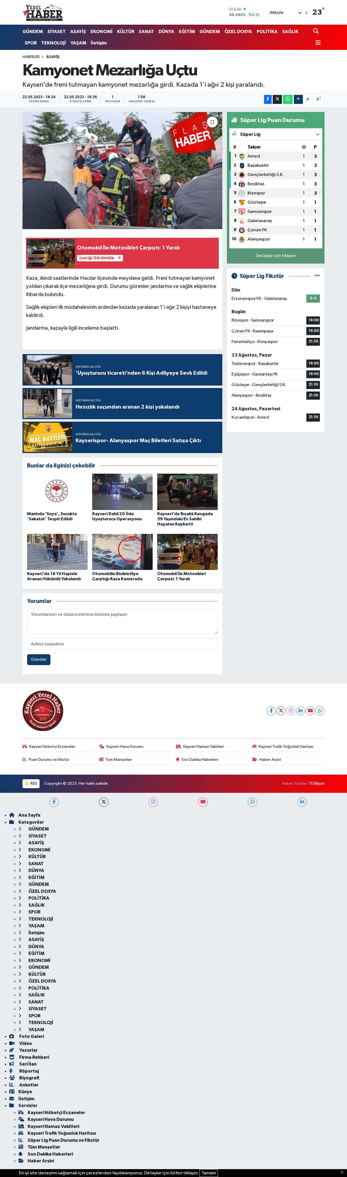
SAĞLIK (290, 31)
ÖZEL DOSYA (238, 31)
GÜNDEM (33, 31)
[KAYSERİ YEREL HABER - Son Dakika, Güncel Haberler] (43, 12)
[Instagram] (290, 710)
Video (25, 1043)
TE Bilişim (316, 783)
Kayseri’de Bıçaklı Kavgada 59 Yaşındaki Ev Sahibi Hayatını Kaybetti (185, 519)
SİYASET (56, 31)
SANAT (146, 31)
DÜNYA (166, 31)
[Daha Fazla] (298, 99)
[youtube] (203, 802)
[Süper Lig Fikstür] (317, 276)
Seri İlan (27, 1064)
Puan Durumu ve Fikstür (49, 760)
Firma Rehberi (33, 1057)
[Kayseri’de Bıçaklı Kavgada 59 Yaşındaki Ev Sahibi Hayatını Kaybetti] (187, 491)
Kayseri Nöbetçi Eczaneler (52, 747)
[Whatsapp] (320, 710)
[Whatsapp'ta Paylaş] (288, 99)
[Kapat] (343, 1172)
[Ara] (316, 31)
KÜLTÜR (125, 31)
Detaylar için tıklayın (276, 256)
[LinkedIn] (300, 710)
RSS (33, 783)
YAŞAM (78, 43)
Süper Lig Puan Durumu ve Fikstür (63, 1140)
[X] (281, 710)
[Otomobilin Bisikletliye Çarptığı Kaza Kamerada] (122, 552)
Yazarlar (28, 1050)
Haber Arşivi (270, 760)
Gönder (39, 659)
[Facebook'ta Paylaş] (268, 99)
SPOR (31, 43)
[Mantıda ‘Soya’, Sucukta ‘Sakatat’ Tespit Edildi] (57, 491)
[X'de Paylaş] (277, 99)
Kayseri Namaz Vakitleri (203, 747)
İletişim (99, 43)
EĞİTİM (187, 31)
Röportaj (28, 1071)
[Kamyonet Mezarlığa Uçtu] (122, 170)
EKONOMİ (102, 31)
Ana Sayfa (29, 815)
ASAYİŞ (78, 31)
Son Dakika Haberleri (200, 760)
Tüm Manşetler (118, 760)
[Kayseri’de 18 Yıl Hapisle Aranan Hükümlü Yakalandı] (57, 552)
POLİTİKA (267, 31)
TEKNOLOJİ (53, 43)
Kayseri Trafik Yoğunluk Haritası (286, 747)
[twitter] (103, 802)
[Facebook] (271, 710)
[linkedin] (302, 802)
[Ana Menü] (317, 43)
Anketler (28, 1085)
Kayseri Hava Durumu (125, 747)
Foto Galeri (31, 1036)
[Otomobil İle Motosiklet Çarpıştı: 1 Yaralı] (187, 552)
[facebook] (54, 802)
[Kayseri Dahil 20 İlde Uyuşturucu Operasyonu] (122, 491)
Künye (25, 1091)
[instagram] (153, 802)
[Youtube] (310, 710)
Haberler (31, 57)
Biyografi (28, 1078)
